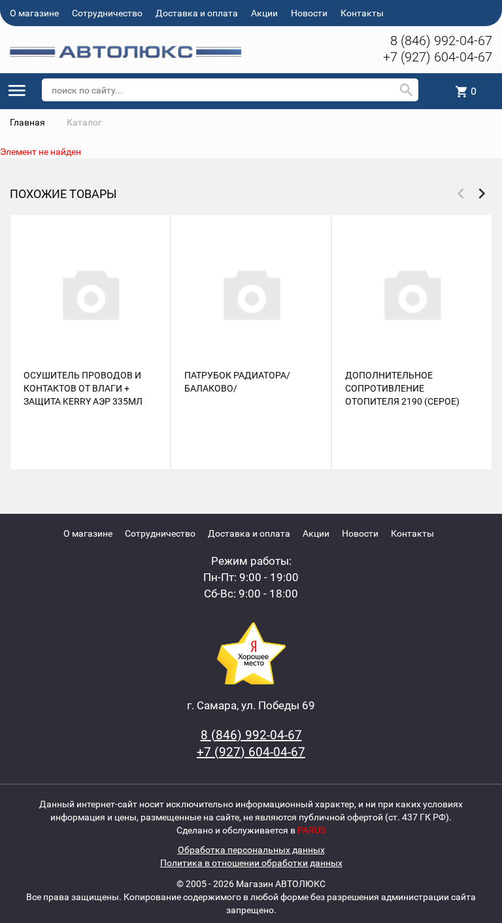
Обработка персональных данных (251, 850)
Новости (309, 13)
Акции (264, 13)
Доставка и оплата (197, 13)
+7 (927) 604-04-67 (437, 57)
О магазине (34, 13)
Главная (27, 122)
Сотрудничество (107, 13)
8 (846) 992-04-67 (441, 40)
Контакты (362, 13)
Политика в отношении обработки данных (251, 863)
